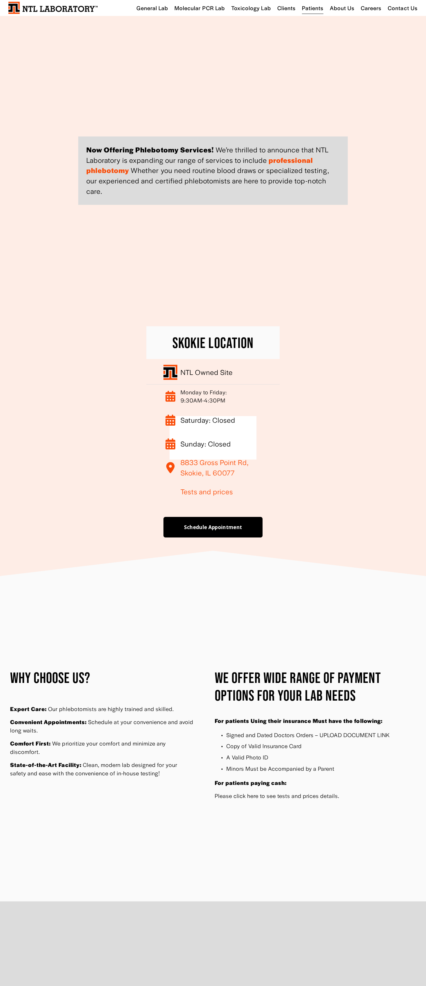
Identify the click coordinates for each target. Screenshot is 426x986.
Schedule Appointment (213, 527)
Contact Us (402, 8)
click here (246, 796)
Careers (371, 8)
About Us (342, 8)
